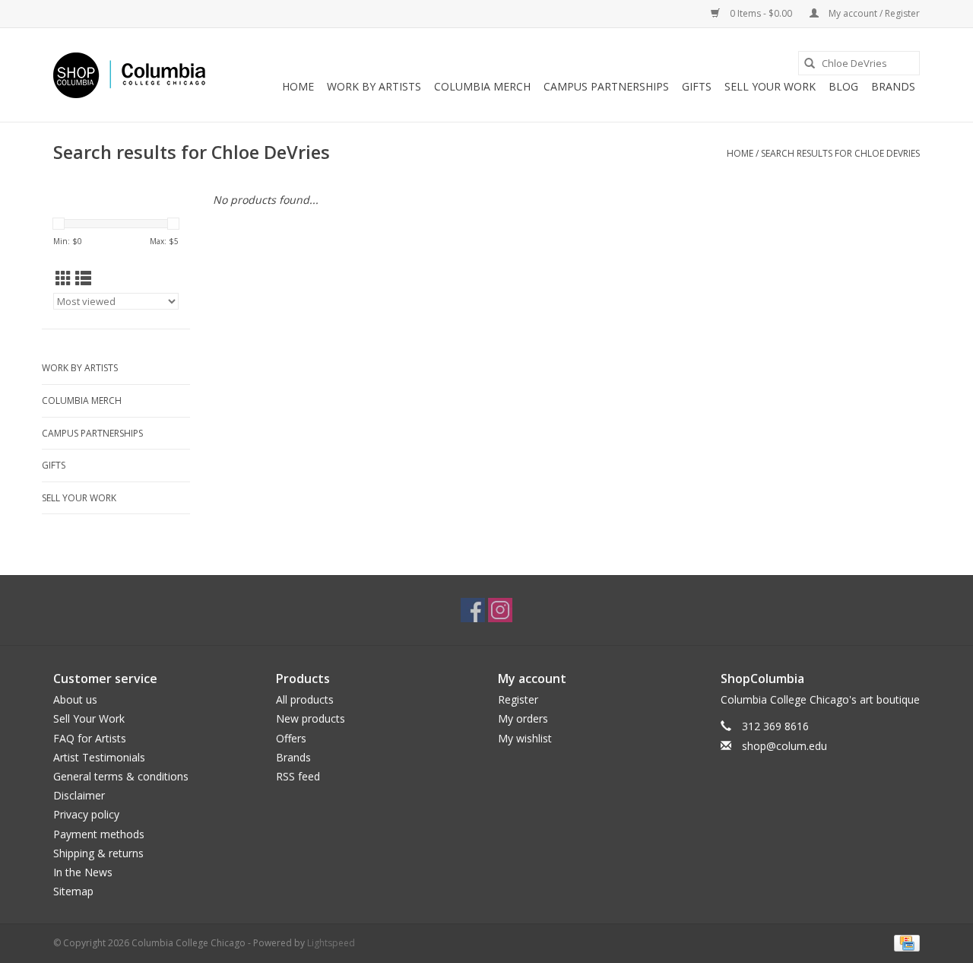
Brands (893, 86)
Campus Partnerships (606, 86)
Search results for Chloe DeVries (840, 153)
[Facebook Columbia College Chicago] (473, 610)
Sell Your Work (770, 86)
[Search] (809, 63)
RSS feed (298, 776)
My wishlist (525, 738)
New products (310, 718)
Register (518, 699)
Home (298, 86)
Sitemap (73, 891)
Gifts (697, 86)
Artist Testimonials (99, 757)
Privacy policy (86, 814)
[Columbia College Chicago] (129, 75)
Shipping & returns (98, 853)
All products (305, 699)
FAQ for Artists (89, 738)
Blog (843, 86)
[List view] (83, 278)
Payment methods (98, 834)
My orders (523, 718)
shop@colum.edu (784, 746)
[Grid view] (63, 278)
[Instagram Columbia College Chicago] (500, 610)
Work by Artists (374, 86)
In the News (83, 872)
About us (75, 699)
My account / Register (873, 13)
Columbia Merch (482, 86)
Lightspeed (331, 942)
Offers (291, 738)
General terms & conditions (121, 776)
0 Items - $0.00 (760, 13)
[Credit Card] (904, 942)
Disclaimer (79, 795)
